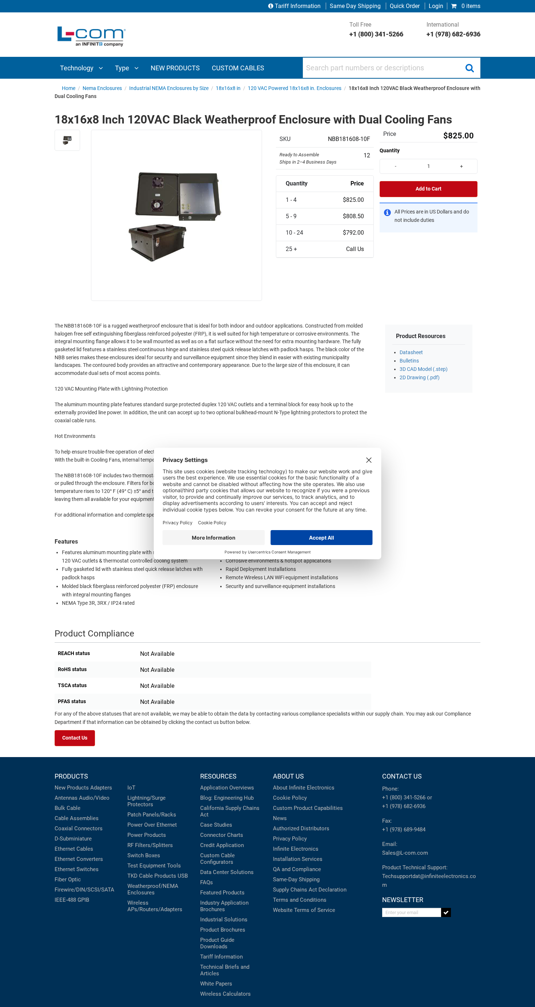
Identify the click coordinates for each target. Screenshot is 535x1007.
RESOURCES (218, 776)
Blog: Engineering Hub (227, 798)
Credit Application (222, 845)
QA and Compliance (297, 869)
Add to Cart (428, 189)
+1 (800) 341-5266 (403, 797)
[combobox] (391, 68)
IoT (131, 787)
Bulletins (409, 361)
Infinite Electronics (295, 849)
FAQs (206, 882)
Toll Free (376, 29)
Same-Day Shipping (296, 879)
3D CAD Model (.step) (424, 369)
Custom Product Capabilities (308, 808)
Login (436, 6)
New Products (72, 787)
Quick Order (405, 6)
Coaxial (64, 828)
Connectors (88, 828)
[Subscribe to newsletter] (446, 912)
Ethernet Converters (79, 859)
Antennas (66, 798)
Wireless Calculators (225, 994)
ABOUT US (288, 776)
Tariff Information (297, 6)
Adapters (101, 787)
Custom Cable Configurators (217, 858)
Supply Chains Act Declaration (309, 889)
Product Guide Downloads (217, 943)
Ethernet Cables (74, 849)
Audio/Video (94, 798)
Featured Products (222, 892)
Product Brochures (222, 929)
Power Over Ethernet (152, 825)
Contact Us (74, 738)
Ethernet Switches (77, 869)
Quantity (390, 150)
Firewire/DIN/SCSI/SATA (84, 889)
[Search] (469, 68)
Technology (77, 68)
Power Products (146, 835)
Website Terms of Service (304, 910)
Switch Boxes (143, 855)
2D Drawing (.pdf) (420, 378)
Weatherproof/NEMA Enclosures (152, 889)
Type (123, 68)
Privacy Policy (290, 838)
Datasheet (411, 352)
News (280, 818)
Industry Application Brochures (224, 906)
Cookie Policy (290, 798)
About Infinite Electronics (303, 787)
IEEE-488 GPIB (72, 900)
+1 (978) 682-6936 (403, 806)
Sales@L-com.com (405, 853)
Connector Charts (221, 835)
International (453, 29)
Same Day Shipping (355, 6)
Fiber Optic (68, 879)
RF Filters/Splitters (150, 845)
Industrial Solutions (223, 919)
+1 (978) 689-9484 (403, 829)
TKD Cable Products (151, 876)
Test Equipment (146, 865)
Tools (174, 865)
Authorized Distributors (301, 828)
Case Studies (216, 825)
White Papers (216, 983)
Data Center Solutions (227, 872)
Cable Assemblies (77, 818)
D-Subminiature (73, 838)
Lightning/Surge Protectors (146, 801)
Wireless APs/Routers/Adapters (154, 906)
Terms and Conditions (299, 900)
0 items (470, 6)
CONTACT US (402, 776)
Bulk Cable (67, 808)
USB (183, 876)
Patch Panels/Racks (151, 814)
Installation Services (297, 859)
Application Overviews (227, 787)
